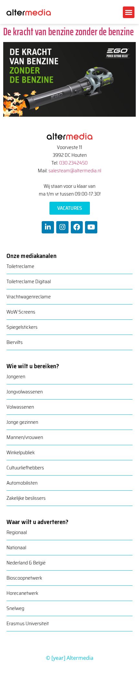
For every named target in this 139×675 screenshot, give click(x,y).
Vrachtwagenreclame (28, 297)
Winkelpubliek (20, 452)
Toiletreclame (20, 266)
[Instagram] (62, 227)
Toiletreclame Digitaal (28, 281)
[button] (128, 12)
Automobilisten (21, 483)
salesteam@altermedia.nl (74, 170)
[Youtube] (91, 227)
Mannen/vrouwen (24, 437)
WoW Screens (20, 312)
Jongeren (15, 376)
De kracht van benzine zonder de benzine (68, 32)
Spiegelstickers (21, 327)
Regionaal (16, 532)
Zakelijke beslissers (26, 498)
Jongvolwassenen (24, 392)
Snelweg (15, 608)
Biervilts (14, 342)
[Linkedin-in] (48, 227)
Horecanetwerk (22, 593)
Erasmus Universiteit (27, 623)
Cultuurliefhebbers (25, 468)
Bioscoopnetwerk (24, 578)
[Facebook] (77, 227)
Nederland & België (26, 563)
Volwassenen (20, 407)
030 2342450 (73, 163)
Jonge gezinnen (22, 422)
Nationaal (16, 547)
